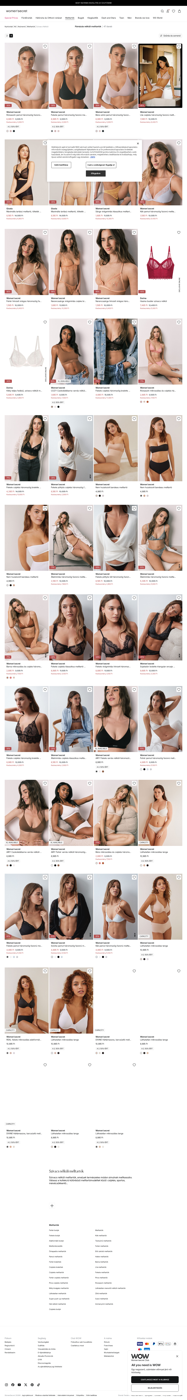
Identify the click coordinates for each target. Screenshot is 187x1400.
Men (130, 18)
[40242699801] (179, 508)
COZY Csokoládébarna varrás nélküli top (69, 390)
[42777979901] (89, 971)
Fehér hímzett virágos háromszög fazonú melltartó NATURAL (24, 301)
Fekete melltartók (102, 1272)
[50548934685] (89, 877)
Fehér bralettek (55, 1262)
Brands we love (142, 18)
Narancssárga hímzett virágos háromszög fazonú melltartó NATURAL (113, 301)
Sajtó (106, 1349)
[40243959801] (89, 689)
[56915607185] (45, 46)
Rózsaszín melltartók (103, 1283)
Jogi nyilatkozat (27, 1395)
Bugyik (81, 18)
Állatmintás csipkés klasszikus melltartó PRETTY (69, 758)
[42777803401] (134, 971)
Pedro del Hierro (137, 1395)
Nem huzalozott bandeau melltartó (111, 487)
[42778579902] (89, 783)
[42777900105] (45, 971)
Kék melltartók (101, 1235)
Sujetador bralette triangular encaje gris (158, 666)
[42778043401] (179, 877)
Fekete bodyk (54, 1235)
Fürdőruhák (26, 18)
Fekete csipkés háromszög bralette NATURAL (24, 758)
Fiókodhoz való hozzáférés (81, 1342)
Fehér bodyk (54, 1230)
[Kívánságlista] (173, 11)
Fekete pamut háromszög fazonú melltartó (69, 115)
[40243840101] (89, 598)
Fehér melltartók (101, 1246)
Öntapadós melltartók (57, 1251)
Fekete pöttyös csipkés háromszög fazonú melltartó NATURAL (69, 487)
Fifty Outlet (167, 1395)
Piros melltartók (101, 1278)
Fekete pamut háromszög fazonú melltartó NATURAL (24, 945)
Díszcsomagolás (44, 1363)
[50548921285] (134, 877)
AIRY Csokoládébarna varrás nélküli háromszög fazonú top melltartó (24, 852)
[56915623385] (134, 46)
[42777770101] (45, 1065)
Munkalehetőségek (111, 1352)
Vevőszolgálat (43, 1342)
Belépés (8, 1342)
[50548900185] (45, 877)
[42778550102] (134, 689)
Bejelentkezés (155, 1388)
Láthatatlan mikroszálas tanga (154, 852)
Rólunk (107, 1342)
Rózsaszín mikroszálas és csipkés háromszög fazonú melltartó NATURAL (158, 390)
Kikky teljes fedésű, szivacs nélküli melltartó (24, 390)
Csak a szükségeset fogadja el (101, 165)
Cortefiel (157, 1395)
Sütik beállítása (91, 1395)
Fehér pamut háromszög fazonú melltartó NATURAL (158, 758)
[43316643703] (134, 418)
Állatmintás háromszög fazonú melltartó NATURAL (69, 577)
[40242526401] (179, 322)
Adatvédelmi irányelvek (66, 1395)
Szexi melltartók (101, 1299)
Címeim (8, 1349)
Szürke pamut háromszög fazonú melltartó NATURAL (69, 945)
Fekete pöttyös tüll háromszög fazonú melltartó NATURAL (113, 577)
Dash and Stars (109, 18)
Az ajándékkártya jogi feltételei (50, 1366)
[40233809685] (45, 232)
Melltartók (69, 18)
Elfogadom (95, 173)
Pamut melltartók (55, 1256)
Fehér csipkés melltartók (59, 1278)
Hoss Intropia (177, 1395)
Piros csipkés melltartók (58, 1283)
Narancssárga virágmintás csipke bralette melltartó (69, 301)
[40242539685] (134, 783)
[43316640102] (179, 418)
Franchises (108, 1345)
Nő (15, 26)
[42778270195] (134, 1065)
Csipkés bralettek (56, 1267)
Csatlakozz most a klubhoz (155, 1379)
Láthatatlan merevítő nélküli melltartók (110, 1288)
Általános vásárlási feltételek (45, 1395)
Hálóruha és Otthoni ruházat (49, 18)
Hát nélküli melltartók (57, 1304)
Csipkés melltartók (56, 1272)
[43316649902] (45, 508)
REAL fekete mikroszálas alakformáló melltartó (24, 1039)
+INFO (92, 157)
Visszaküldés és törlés (47, 1349)
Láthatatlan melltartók (57, 1293)
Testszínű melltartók (103, 1241)
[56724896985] (179, 232)
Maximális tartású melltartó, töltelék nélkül (24, 211)
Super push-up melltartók (59, 1299)
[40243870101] (134, 508)
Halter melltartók (101, 1256)
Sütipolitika (80, 1395)
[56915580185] (89, 46)
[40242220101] (134, 322)
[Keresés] (162, 11)
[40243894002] (179, 598)
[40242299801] (89, 508)
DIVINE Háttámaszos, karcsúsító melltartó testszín (113, 1039)
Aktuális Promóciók (45, 1356)
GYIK (40, 1359)
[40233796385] (134, 232)
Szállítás (41, 1345)
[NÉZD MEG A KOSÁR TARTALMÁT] (179, 11)
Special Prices (11, 18)
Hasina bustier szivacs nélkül (153, 301)
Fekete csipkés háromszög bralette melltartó (113, 390)
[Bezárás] (138, 143)
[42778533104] (89, 322)
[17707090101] (45, 143)
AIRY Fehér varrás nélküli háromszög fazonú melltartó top (69, 852)
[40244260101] (89, 418)
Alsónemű (22, 26)
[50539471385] (179, 143)
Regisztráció (10, 1345)
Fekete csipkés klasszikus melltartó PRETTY (69, 666)
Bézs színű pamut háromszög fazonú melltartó (113, 115)
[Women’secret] (16, 11)
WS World (157, 18)
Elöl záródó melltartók (103, 1251)
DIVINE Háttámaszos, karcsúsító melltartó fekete (24, 1133)
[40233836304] (89, 232)
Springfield (148, 1395)
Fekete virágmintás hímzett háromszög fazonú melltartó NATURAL (113, 666)
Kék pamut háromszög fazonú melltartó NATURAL (158, 211)
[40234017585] (179, 46)
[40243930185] (45, 689)
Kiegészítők (93, 18)
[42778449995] (179, 971)
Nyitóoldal (9, 26)
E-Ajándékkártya (44, 1352)
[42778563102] (45, 783)
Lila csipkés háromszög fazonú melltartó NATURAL (158, 115)
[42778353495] (89, 1065)
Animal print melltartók (104, 1304)
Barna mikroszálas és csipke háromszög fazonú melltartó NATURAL (24, 666)
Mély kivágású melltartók (59, 1288)
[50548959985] (179, 689)
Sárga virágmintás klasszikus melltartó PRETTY (113, 211)
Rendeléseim (10, 1352)
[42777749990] (179, 783)
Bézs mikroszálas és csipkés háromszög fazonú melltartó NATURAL (113, 852)
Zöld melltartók (101, 1293)
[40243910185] (134, 598)
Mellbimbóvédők (55, 1246)
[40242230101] (45, 418)
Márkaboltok (109, 1356)
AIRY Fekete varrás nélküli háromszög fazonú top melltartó (113, 758)
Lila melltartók (100, 1267)
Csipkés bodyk (55, 1309)
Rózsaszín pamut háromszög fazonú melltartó (24, 115)
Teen (121, 18)
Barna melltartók (101, 1262)
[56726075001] (45, 322)
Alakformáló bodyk (56, 1241)
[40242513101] (45, 598)
